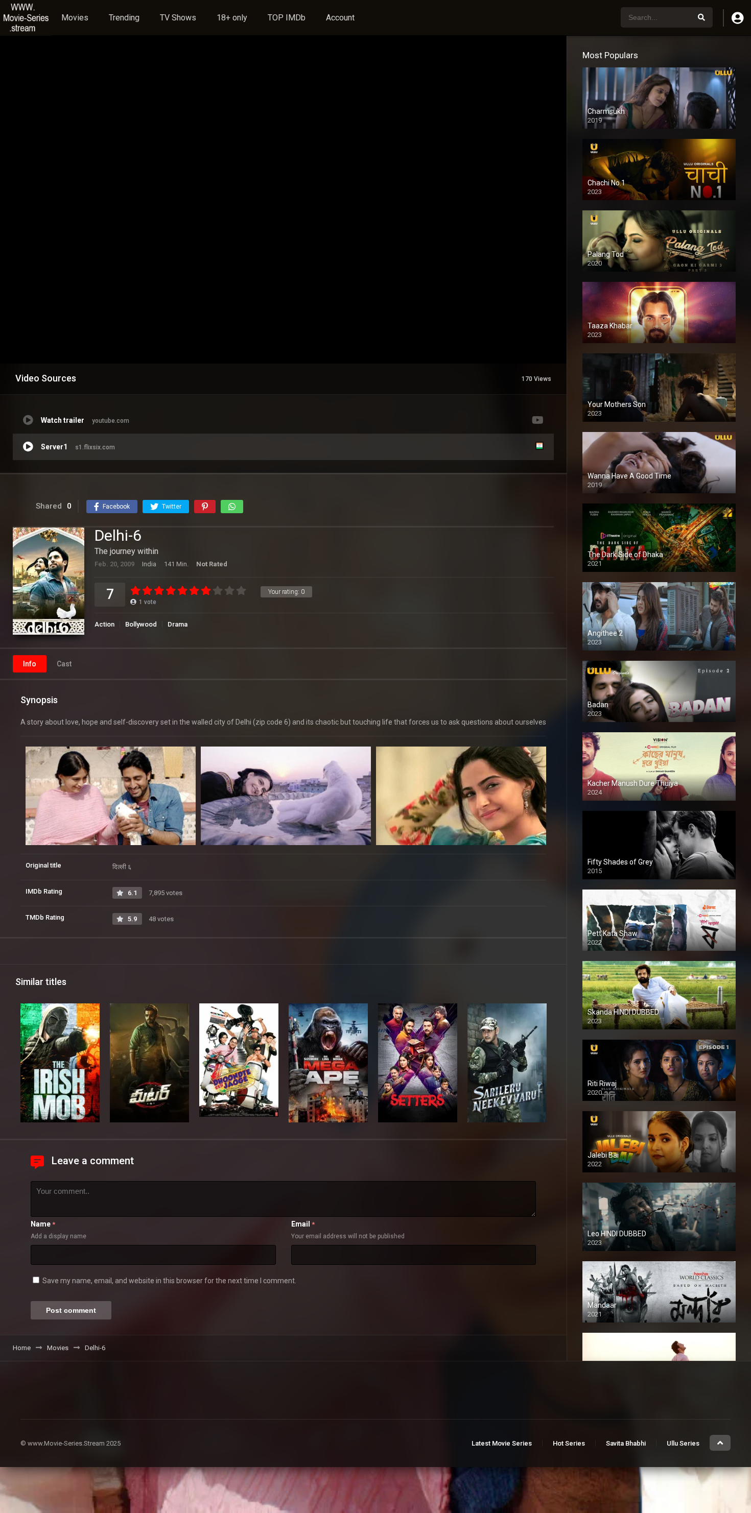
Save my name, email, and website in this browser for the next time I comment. (169, 1281)
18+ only (232, 17)
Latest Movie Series (502, 1443)
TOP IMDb (287, 17)
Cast (64, 664)
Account (340, 17)
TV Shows (178, 17)
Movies (74, 17)
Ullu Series (683, 1443)
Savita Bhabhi (626, 1443)
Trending (124, 17)
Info (29, 664)
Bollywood (141, 624)
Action (104, 624)
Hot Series (569, 1443)
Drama (177, 624)
